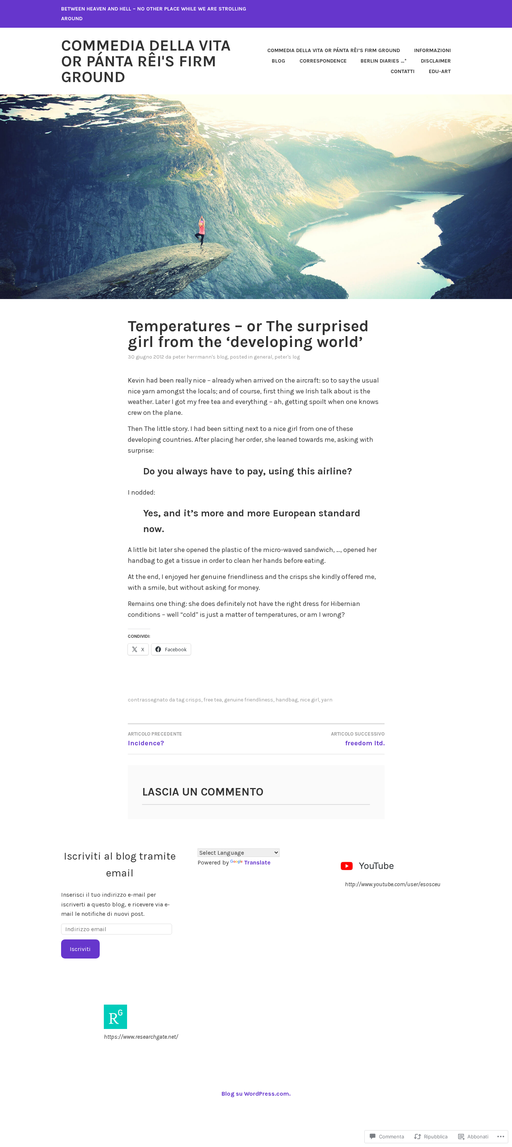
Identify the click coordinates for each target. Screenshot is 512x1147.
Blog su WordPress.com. (256, 1093)
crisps (193, 700)
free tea (213, 700)
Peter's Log (287, 357)
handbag (286, 700)
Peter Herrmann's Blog (200, 357)
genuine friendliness (248, 700)
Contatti (403, 71)
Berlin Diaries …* (384, 61)
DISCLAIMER (436, 61)
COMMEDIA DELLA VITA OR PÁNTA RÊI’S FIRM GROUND (333, 50)
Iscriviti (80, 949)
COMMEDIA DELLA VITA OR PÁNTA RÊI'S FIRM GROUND (146, 61)
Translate (257, 862)
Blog (278, 61)
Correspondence (323, 61)
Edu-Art (440, 71)
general (263, 357)
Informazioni (432, 50)
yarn (326, 700)
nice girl (309, 700)
